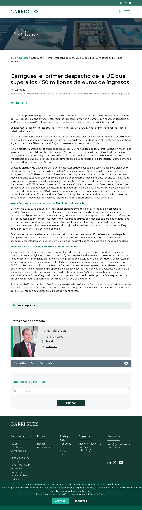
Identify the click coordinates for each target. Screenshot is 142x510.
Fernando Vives (54, 331)
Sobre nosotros (21, 436)
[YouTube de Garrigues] (130, 2)
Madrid (50, 341)
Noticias (23, 58)
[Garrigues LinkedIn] (109, 462)
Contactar (51, 346)
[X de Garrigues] (126, 2)
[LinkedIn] (17, 103)
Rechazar (80, 501)
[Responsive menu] (126, 11)
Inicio (14, 58)
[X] (22, 103)
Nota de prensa (26, 305)
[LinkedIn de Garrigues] (121, 2)
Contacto (113, 436)
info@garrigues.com (119, 444)
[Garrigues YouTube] (121, 462)
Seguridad (85, 436)
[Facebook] (27, 103)
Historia (15, 479)
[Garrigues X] (114, 462)
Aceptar (60, 501)
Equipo (41, 436)
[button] (12, 103)
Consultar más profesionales (33, 363)
